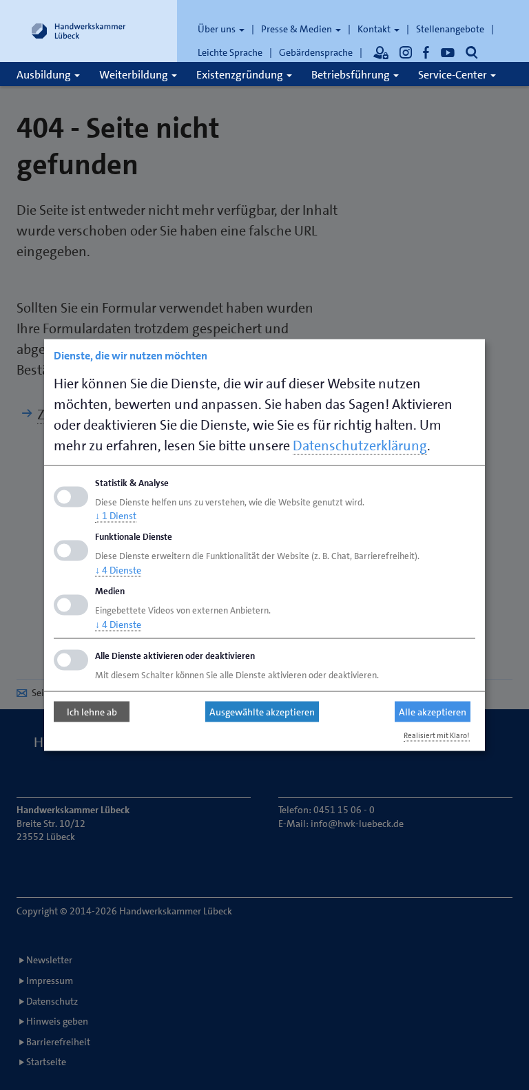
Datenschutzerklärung (360, 445)
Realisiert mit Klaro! (437, 735)
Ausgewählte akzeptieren (262, 712)
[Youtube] (448, 52)
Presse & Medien (297, 29)
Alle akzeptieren (432, 712)
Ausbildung (45, 74)
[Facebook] (426, 52)
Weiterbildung (134, 74)
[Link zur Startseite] (79, 31)
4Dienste (118, 570)
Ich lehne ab (92, 712)
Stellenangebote (450, 29)
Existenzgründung (240, 74)
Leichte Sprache (230, 52)
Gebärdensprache (316, 52)
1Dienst (115, 516)
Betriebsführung (351, 74)
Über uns (218, 29)
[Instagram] (406, 52)
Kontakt (375, 29)
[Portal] (380, 52)
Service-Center (453, 74)
